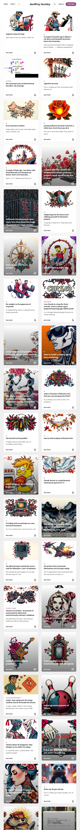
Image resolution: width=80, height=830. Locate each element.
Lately (13, 4)
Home (6, 4)
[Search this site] (54, 4)
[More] (19, 4)
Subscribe (71, 4)
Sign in (61, 4)
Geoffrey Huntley (40, 4)
